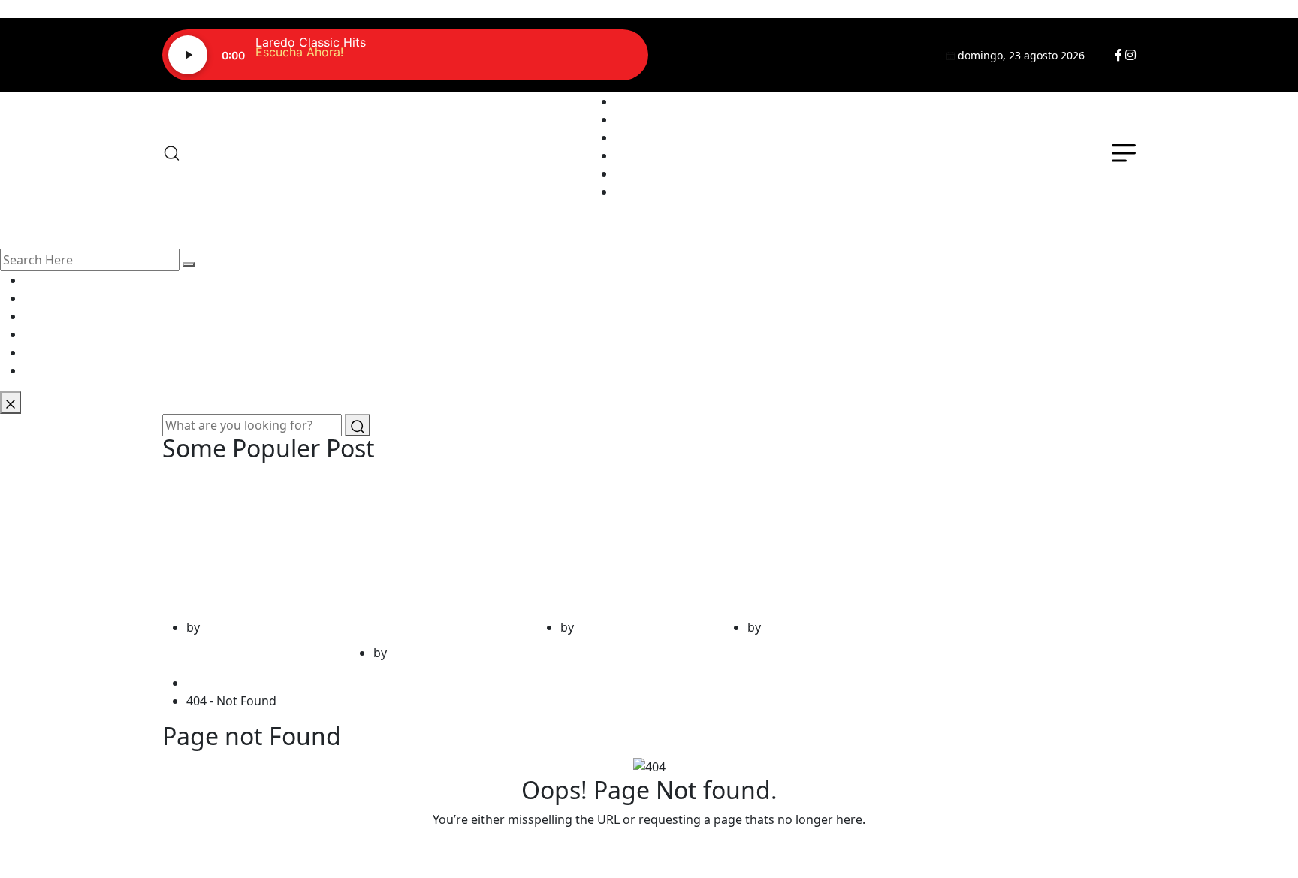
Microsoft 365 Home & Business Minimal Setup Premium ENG (419, 556)
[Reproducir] (187, 54)
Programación (656, 137)
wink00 (223, 627)
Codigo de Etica (659, 191)
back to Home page (649, 849)
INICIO (634, 101)
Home (206, 682)
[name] (1118, 55)
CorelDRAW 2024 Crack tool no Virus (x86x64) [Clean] (245, 543)
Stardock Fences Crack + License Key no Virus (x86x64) (615, 543)
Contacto (641, 173)
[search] (189, 264)
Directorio (644, 155)
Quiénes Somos (660, 119)
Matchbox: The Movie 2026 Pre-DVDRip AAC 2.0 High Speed (801, 543)
